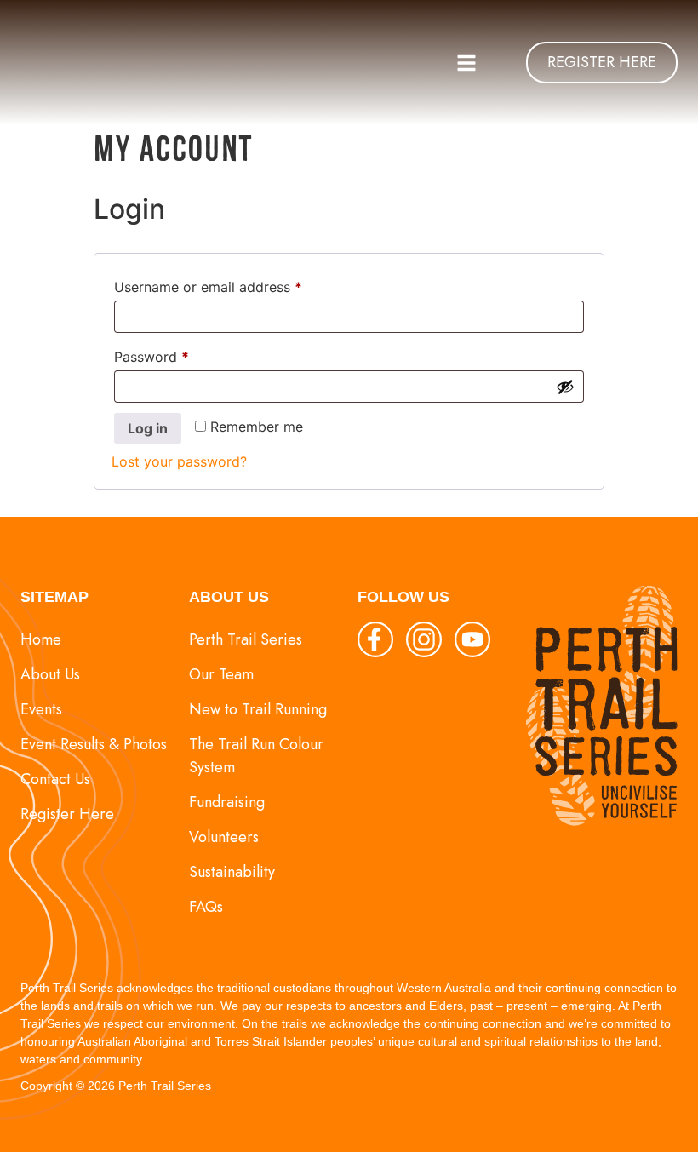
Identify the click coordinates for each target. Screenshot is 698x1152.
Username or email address (236, 284)
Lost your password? (179, 461)
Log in (148, 428)
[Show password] (565, 386)
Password (179, 354)
